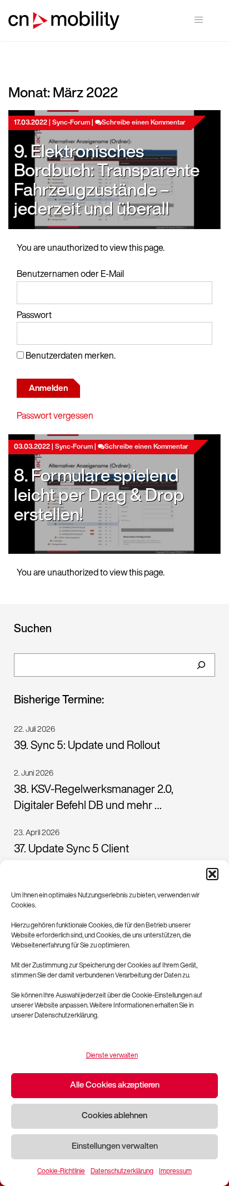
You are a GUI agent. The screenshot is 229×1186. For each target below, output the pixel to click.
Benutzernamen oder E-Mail (70, 274)
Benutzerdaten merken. (70, 356)
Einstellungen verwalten (115, 1147)
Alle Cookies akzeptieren (115, 1085)
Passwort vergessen (55, 416)
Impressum (175, 1171)
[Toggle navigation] (198, 19)
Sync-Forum (71, 123)
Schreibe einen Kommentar (144, 123)
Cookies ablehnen (114, 1116)
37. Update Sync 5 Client (71, 849)
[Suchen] (201, 665)
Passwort (34, 315)
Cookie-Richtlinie (61, 1171)
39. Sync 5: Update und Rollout (87, 746)
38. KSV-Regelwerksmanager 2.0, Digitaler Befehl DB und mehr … (93, 798)
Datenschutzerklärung (122, 1171)
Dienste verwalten (112, 1056)
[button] (212, 874)
